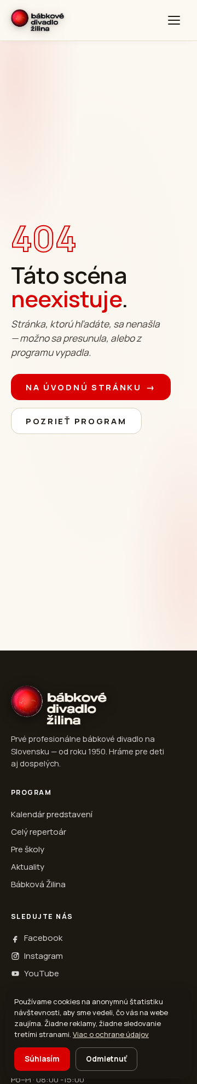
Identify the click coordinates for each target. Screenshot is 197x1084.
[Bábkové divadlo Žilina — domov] (37, 20)
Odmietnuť (106, 1059)
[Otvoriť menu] (174, 20)
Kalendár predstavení (51, 814)
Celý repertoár (38, 831)
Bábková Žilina (38, 884)
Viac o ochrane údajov (111, 1034)
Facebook (43, 938)
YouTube (41, 973)
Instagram (43, 956)
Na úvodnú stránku (91, 387)
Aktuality (27, 866)
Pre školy (27, 849)
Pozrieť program (76, 421)
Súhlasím (42, 1059)
